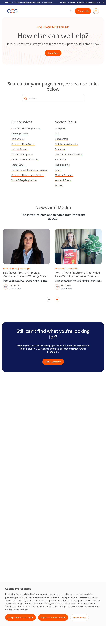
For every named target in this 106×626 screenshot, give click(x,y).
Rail (57, 133)
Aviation (59, 185)
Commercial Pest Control (23, 144)
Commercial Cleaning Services (25, 128)
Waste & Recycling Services (24, 180)
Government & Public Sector (68, 154)
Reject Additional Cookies (53, 617)
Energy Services (19, 164)
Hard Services (18, 138)
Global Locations (53, 361)
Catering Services (19, 133)
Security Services (19, 149)
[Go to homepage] (12, 11)
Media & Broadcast (64, 175)
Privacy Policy (24, 606)
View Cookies (79, 617)
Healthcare (60, 159)
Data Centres (61, 138)
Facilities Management (22, 154)
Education (60, 149)
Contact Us (83, 11)
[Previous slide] (49, 299)
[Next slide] (56, 299)
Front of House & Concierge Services (29, 169)
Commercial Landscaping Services (27, 175)
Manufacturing (62, 164)
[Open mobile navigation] (96, 11)
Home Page (53, 53)
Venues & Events (63, 180)
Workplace (60, 128)
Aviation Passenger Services (25, 159)
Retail (57, 169)
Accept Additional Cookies (20, 617)
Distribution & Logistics (66, 144)
